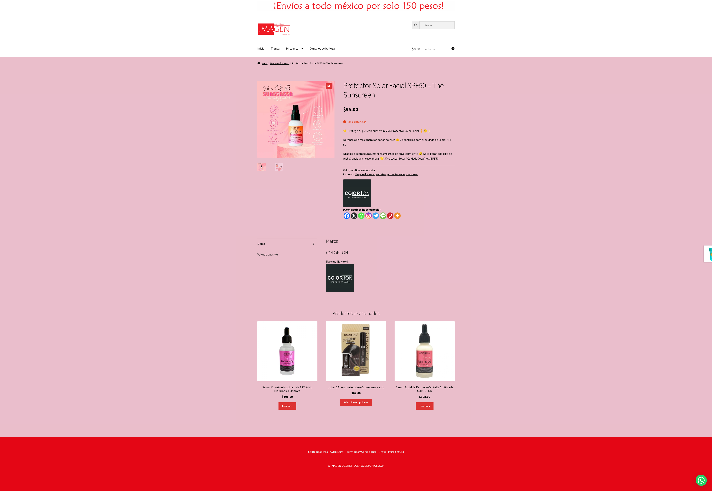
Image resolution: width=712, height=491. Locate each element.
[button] (329, 86)
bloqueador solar (365, 174)
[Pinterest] (390, 215)
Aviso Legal (337, 452)
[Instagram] (368, 215)
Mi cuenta (292, 48)
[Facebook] (347, 215)
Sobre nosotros (318, 452)
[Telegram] (376, 215)
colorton (381, 174)
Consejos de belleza (322, 48)
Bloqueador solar (279, 63)
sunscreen (412, 174)
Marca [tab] (261, 244)
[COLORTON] (357, 193)
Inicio (260, 48)
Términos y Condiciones (362, 452)
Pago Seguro (396, 452)
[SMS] (383, 215)
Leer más (287, 406)
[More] (397, 215)
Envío (382, 452)
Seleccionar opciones (356, 402)
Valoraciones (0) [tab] (267, 254)
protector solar (396, 174)
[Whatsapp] (361, 215)
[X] (354, 215)
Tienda (275, 48)
